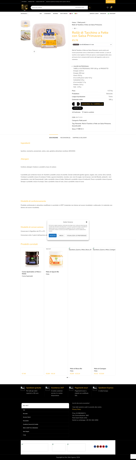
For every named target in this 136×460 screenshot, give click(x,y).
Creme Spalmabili (27, 276)
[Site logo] (24, 7)
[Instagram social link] (98, 446)
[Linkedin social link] (81, 129)
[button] (86, 222)
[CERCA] (89, 7)
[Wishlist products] (107, 7)
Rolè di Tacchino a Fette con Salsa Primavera (96, 124)
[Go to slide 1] (67, 377)
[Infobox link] (32, 390)
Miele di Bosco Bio (76, 369)
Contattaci (110, 1)
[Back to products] (75, 28)
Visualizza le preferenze (76, 235)
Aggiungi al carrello (92, 104)
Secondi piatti (76, 126)
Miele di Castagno (100, 369)
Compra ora (77, 108)
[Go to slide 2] (68, 377)
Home (74, 22)
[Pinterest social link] (79, 129)
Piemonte (78, 124)
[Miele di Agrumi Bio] (56, 258)
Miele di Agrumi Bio (52, 272)
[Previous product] (73, 28)
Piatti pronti (81, 22)
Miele (47, 274)
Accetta (53, 235)
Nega (61, 235)
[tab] (53, 136)
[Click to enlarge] (34, 51)
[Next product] (77, 28)
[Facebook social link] (77, 129)
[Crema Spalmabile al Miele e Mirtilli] (32, 258)
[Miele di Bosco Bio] (80, 307)
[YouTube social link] (100, 446)
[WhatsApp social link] (83, 129)
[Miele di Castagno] (104, 307)
